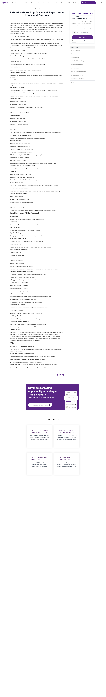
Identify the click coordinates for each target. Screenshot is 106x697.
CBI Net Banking (75, 68)
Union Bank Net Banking (77, 78)
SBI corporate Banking (77, 75)
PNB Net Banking (75, 57)
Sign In (100, 2)
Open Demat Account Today (39, 405)
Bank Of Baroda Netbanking (78, 71)
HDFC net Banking (75, 50)
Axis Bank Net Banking (77, 64)
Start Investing (82, 37)
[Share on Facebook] (57, 375)
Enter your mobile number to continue (82, 29)
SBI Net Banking (75, 53)
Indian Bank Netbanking (77, 61)
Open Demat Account (88, 2)
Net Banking (74, 82)
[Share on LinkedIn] (63, 375)
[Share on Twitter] (60, 375)
